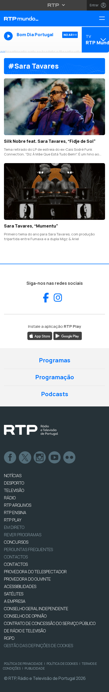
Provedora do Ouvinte (27, 579)
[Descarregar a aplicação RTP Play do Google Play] (67, 335)
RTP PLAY (12, 520)
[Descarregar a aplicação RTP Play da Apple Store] (39, 335)
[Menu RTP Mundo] (104, 19)
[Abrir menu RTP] (54, 5)
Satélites (13, 594)
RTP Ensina (15, 512)
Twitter (25, 457)
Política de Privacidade (23, 663)
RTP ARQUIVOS (17, 505)
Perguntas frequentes (28, 549)
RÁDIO (10, 498)
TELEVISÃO (14, 490)
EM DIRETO (14, 527)
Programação (54, 377)
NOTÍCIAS (12, 475)
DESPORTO (14, 483)
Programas (54, 360)
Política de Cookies (62, 663)
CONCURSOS (16, 542)
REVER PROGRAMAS (22, 535)
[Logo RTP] (31, 430)
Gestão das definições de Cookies (38, 645)
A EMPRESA (14, 601)
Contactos (16, 557)
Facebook (10, 457)
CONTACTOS (16, 564)
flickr (69, 457)
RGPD (9, 638)
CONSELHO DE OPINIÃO (25, 616)
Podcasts (54, 394)
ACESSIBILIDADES (20, 586)
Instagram (40, 457)
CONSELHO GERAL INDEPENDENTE (36, 609)
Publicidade (35, 668)
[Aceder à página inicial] (36, 18)
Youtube (54, 457)
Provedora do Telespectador (35, 572)
